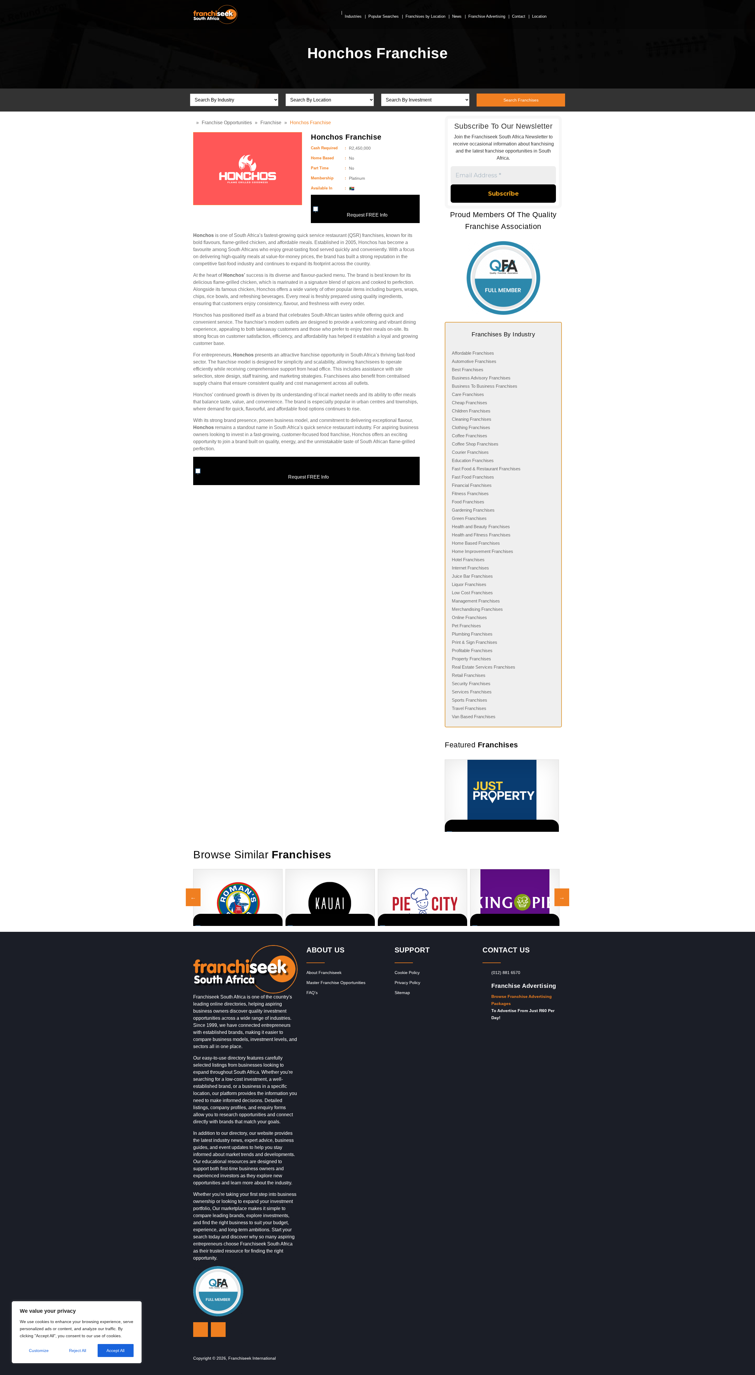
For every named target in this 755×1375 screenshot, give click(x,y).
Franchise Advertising (486, 16)
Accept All (115, 1350)
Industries (353, 16)
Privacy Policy (407, 982)
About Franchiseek (324, 972)
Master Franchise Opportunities (335, 982)
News (457, 16)
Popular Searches (383, 16)
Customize (39, 1350)
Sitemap (402, 992)
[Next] (554, 795)
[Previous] (444, 795)
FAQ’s (312, 992)
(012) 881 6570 (505, 972)
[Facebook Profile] (218, 1329)
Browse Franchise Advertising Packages (521, 1000)
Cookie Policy (407, 972)
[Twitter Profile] (200, 1329)
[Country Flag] (352, 188)
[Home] (194, 122)
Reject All (77, 1350)
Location (539, 16)
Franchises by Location (425, 16)
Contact (518, 16)
